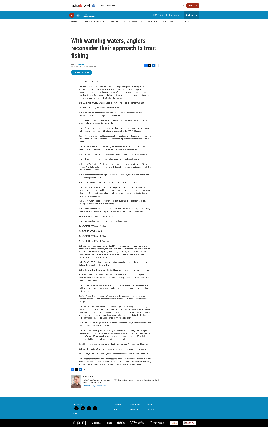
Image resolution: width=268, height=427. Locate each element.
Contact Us (150, 409)
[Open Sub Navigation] (91, 22)
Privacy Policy (134, 409)
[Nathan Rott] (76, 381)
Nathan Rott (82, 64)
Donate (193, 5)
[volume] (78, 15)
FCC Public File (118, 405)
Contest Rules (135, 405)
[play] (71, 15)
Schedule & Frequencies (79, 22)
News (96, 22)
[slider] (81, 15)
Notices (149, 405)
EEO (115, 409)
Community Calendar (157, 22)
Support (183, 22)
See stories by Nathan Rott (94, 385)
